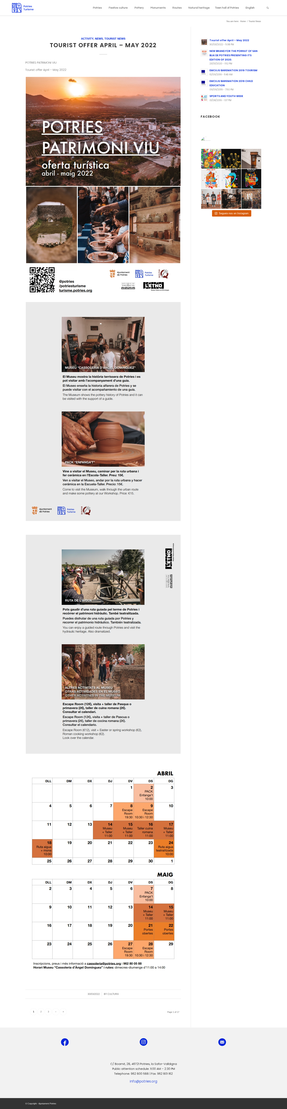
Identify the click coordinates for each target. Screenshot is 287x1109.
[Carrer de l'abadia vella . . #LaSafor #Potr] (251, 159)
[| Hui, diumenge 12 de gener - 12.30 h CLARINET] (231, 199)
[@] (211, 142)
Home (243, 21)
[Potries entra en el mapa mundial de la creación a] (231, 179)
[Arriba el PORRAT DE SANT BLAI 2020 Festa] (211, 179)
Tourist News (114, 38)
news (99, 38)
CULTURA (113, 994)
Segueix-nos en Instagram (234, 213)
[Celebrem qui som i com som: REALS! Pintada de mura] (211, 159)
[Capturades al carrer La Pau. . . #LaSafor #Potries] (231, 159)
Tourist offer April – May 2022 (103, 45)
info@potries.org (143, 1081)
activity (87, 38)
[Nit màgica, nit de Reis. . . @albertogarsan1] (251, 199)
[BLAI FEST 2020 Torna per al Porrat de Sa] (251, 179)
